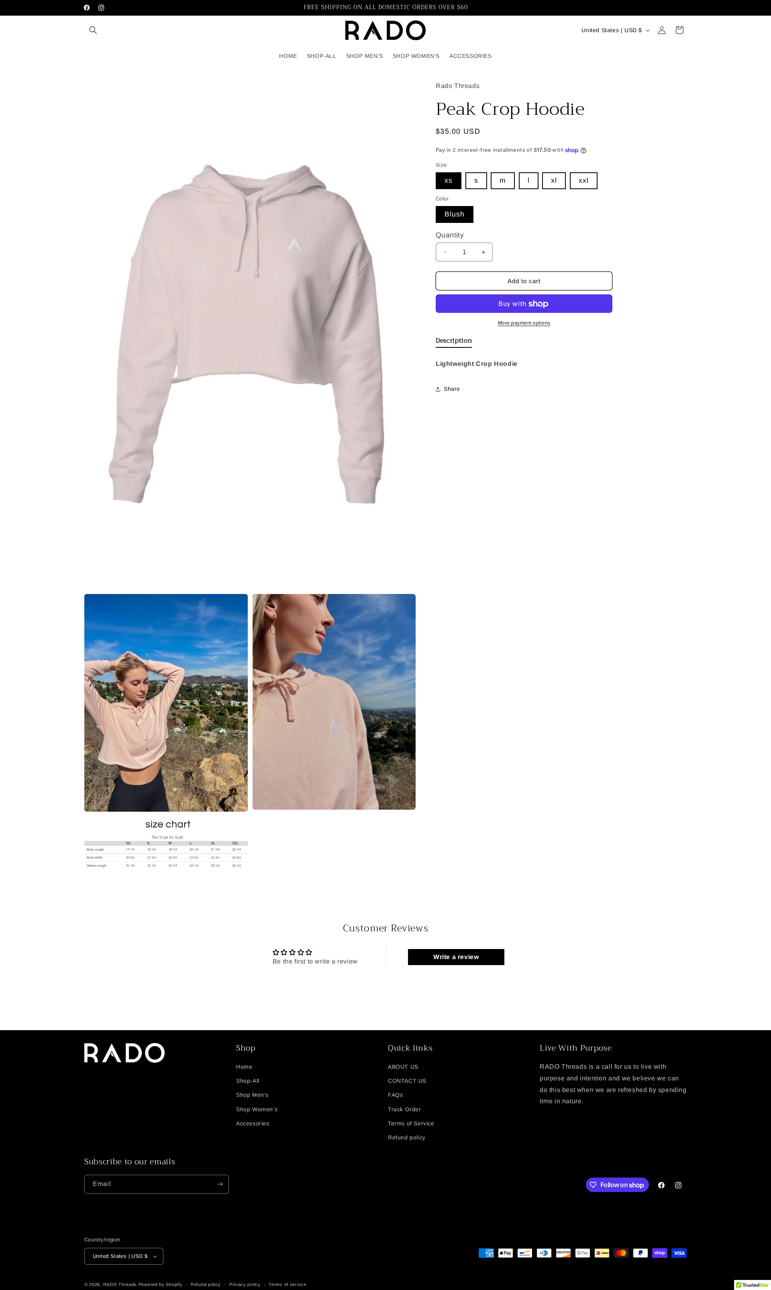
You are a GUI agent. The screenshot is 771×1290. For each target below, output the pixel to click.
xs (449, 181)
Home (244, 1066)
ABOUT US (403, 1066)
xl (554, 181)
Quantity (450, 235)
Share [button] (452, 389)
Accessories (252, 1123)
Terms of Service (411, 1123)
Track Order (404, 1109)
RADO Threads (121, 1284)
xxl (584, 181)
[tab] (454, 342)
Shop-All (247, 1081)
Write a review (456, 956)
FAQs (395, 1095)
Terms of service (287, 1284)
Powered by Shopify (161, 1284)
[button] (93, 30)
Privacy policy (245, 1284)
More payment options (524, 323)
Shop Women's (256, 1109)
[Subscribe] (219, 1184)
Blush (455, 214)
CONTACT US (407, 1081)
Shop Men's (252, 1095)
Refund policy (407, 1137)
